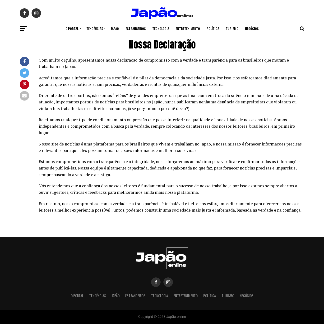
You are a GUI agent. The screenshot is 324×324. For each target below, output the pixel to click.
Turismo (232, 28)
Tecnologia (160, 28)
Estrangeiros (135, 28)
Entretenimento (188, 28)
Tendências (94, 28)
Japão (115, 28)
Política (213, 28)
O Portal (72, 28)
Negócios (252, 28)
